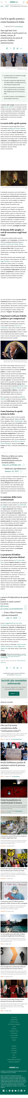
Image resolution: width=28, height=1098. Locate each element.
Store (7, 2)
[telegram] (24, 1091)
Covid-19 (3, 846)
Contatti (14, 1048)
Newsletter (14, 1020)
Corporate (14, 1033)
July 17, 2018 (11, 618)
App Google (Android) (14, 1024)
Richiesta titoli (14, 1031)
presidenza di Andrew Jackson (16, 128)
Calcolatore (14, 1035)
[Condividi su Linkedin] (14, 48)
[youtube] (15, 1091)
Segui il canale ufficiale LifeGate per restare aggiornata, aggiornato (13, 646)
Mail (14, 1055)
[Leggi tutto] (26, 702)
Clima (2, 944)
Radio (14, 1026)
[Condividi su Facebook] (7, 48)
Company (14, 1046)
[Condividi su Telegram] (21, 48)
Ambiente (3, 878)
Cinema (2, 811)
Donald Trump (23, 386)
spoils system (9, 107)
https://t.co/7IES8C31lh (11, 465)
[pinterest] (9, 1091)
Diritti (2, 776)
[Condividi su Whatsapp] (17, 48)
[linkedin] (21, 1091)
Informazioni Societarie (14, 1059)
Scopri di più (18, 675)
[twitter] (6, 1091)
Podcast (14, 1029)
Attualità (14, 1017)
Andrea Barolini (19, 26)
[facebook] (4, 1091)
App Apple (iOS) (14, 1022)
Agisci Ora (14, 1038)
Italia (18, 660)
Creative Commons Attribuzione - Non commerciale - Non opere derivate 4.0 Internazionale (13, 656)
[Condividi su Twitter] (10, 48)
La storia (14, 1053)
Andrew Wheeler (16, 388)
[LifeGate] (14, 2)
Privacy (14, 1057)
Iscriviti (12, 693)
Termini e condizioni (14, 1062)
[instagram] (18, 1091)
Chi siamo (14, 1050)
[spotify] (12, 1091)
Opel (10, 812)
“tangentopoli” (18, 421)
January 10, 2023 (12, 471)
